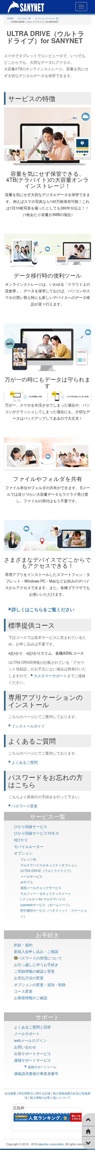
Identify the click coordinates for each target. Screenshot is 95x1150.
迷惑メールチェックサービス (40, 887)
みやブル (26, 882)
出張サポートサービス (32, 1053)
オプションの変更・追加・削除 (40, 984)
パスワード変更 (24, 805)
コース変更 (23, 991)
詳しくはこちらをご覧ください (43, 609)
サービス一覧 (47, 816)
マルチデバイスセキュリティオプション (48, 865)
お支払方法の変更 (29, 977)
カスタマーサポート (50, 675)
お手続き (47, 935)
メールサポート (27, 1033)
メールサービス (31, 876)
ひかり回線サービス (30, 826)
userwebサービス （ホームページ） (46, 904)
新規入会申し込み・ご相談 (36, 951)
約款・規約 (23, 944)
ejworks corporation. (51, 1144)
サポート (48, 1017)
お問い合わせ (25, 1046)
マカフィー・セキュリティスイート (45, 893)
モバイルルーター (29, 846)
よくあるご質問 (24, 762)
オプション (23, 853)
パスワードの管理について (40, 958)
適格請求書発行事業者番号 (36, 1073)
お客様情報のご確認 (30, 997)
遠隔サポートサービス (32, 1060)
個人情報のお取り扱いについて (50, 1097)
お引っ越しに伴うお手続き (36, 964)
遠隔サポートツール (42, 1066)
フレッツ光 (28, 859)
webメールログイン (30, 1040)
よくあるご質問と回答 (32, 1027)
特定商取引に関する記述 (34, 1093)
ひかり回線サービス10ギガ (36, 833)
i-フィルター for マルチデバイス (42, 899)
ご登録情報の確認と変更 (34, 971)
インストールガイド (28, 726)
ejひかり (21, 839)
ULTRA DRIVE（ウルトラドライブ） (46, 870)
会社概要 (10, 1093)
